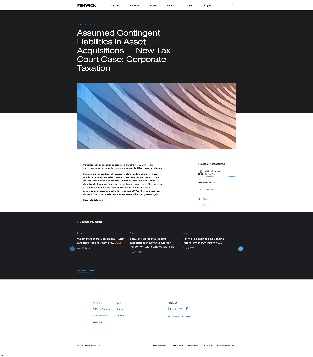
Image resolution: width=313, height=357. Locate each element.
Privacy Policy (207, 345)
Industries (135, 5)
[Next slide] (240, 248)
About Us (171, 5)
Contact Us (122, 315)
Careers (190, 5)
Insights (208, 5)
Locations (97, 321)
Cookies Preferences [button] (225, 345)
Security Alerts (193, 345)
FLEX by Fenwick (101, 309)
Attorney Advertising (161, 345)
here (101, 199)
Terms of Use (178, 345)
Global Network (100, 315)
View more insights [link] (85, 270)
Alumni (120, 309)
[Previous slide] (72, 248)
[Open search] (233, 5)
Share (205, 199)
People (153, 5)
